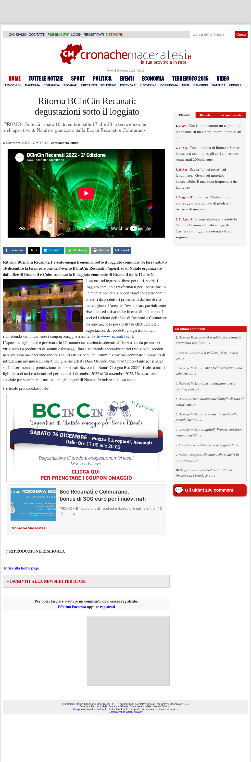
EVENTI (127, 78)
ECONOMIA (153, 78)
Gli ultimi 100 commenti (210, 490)
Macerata (32, 85)
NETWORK (114, 34)
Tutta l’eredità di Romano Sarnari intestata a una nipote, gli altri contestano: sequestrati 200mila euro (208, 153)
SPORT (78, 78)
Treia (186, 85)
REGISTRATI (94, 34)
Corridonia (169, 85)
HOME (15, 78)
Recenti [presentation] (205, 114)
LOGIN (76, 34)
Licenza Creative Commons (161, 709)
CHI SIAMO (18, 34)
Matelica (219, 85)
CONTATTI (37, 34)
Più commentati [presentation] (230, 114)
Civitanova (52, 85)
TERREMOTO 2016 (190, 78)
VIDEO (223, 78)
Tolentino (108, 85)
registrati (107, 606)
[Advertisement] (128, 651)
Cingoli (235, 85)
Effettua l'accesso (72, 606)
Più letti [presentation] (184, 115)
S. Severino (148, 85)
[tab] (184, 115)
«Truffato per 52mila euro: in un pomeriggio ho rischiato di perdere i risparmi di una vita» (207, 202)
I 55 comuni (13, 85)
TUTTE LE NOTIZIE (46, 78)
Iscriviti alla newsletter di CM (46, 581)
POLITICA (102, 78)
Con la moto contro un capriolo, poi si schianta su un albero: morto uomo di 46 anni (209, 131)
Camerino (200, 85)
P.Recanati (89, 85)
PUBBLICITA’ (58, 34)
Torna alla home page (21, 568)
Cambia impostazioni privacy (126, 711)
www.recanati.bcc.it (117, 336)
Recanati (70, 85)
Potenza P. (128, 85)
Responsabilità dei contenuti (89, 709)
